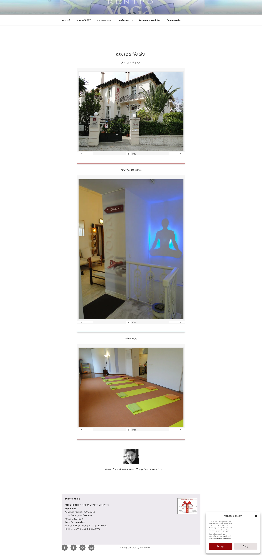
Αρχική (66, 20)
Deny (246, 546)
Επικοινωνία (173, 20)
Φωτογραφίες (105, 20)
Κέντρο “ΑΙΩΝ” (83, 20)
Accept (220, 546)
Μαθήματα (125, 20)
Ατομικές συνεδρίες (149, 20)
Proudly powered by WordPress (135, 547)
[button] (255, 515)
